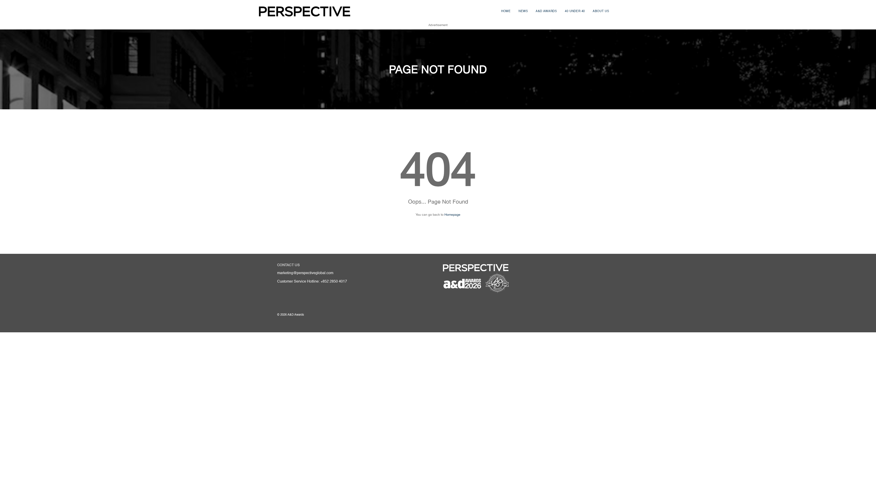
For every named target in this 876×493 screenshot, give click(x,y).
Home (506, 11)
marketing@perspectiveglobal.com (305, 273)
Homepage (452, 214)
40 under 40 (575, 11)
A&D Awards (546, 11)
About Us (601, 11)
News (523, 11)
